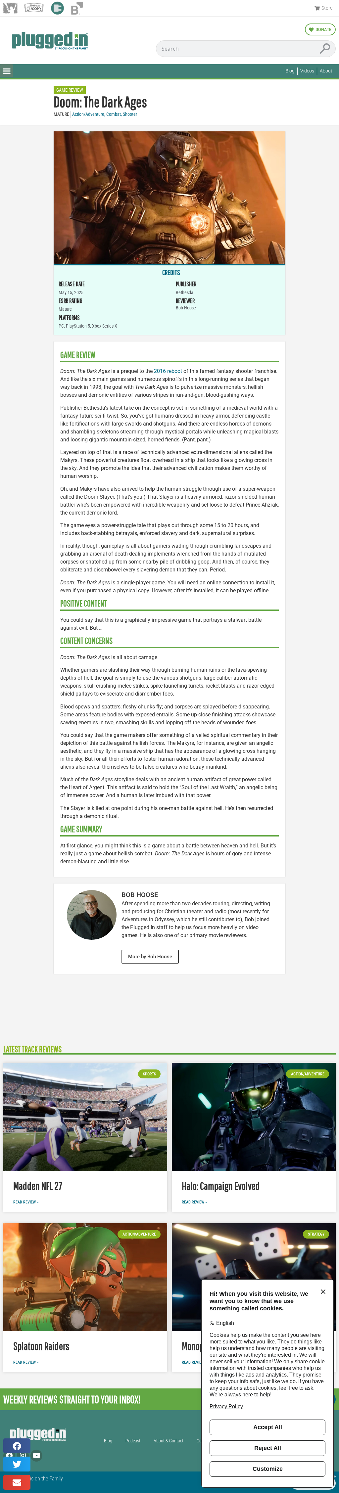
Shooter (130, 114)
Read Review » (25, 1202)
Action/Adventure (88, 114)
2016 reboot (168, 371)
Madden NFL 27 (37, 1186)
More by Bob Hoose (150, 957)
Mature (61, 114)
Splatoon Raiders (41, 1346)
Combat (113, 114)
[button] (6, 70)
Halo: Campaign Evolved (221, 1186)
